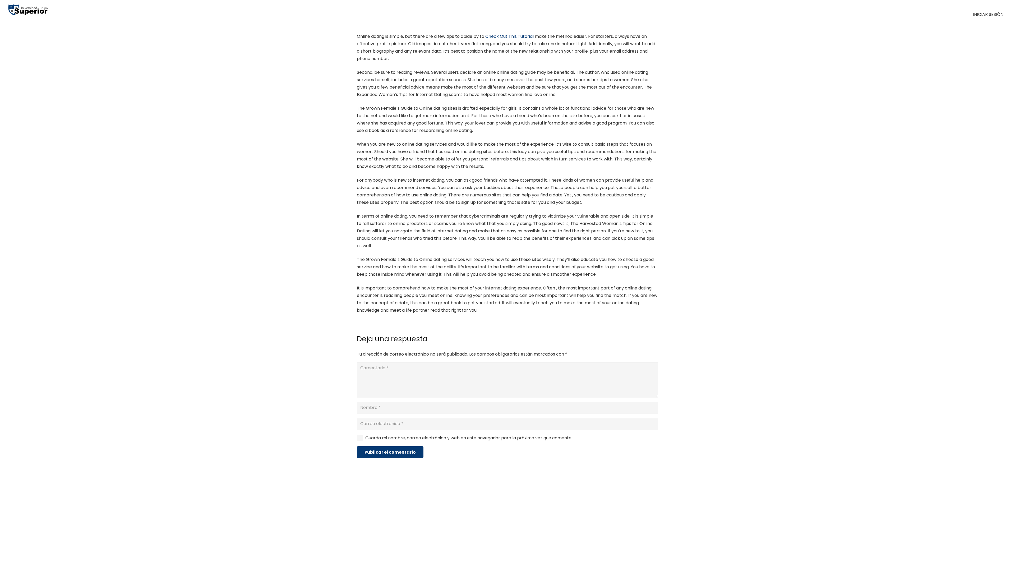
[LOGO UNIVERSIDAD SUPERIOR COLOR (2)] (27, 8)
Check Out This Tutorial (509, 36)
